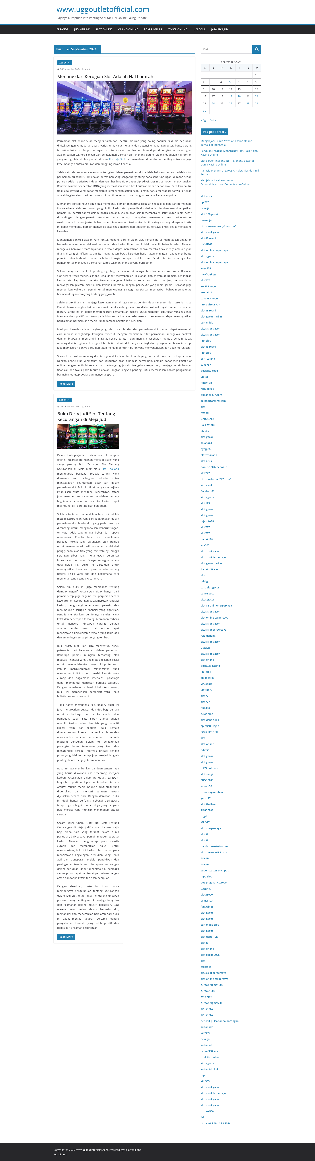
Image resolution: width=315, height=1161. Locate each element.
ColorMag (130, 1150)
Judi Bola (199, 29)
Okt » (213, 120)
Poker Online (153, 29)
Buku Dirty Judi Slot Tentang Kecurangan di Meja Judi (86, 416)
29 (256, 103)
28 (247, 103)
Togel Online (177, 29)
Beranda (62, 29)
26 (230, 103)
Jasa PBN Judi (220, 29)
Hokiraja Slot (117, 159)
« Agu (204, 120)
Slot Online (104, 29)
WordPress (60, 1154)
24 (213, 103)
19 (230, 96)
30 (204, 110)
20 (239, 96)
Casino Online (128, 29)
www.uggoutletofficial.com (103, 9)
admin (88, 69)
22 (256, 96)
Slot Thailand (110, 469)
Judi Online (82, 29)
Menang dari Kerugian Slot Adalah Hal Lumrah (105, 76)
